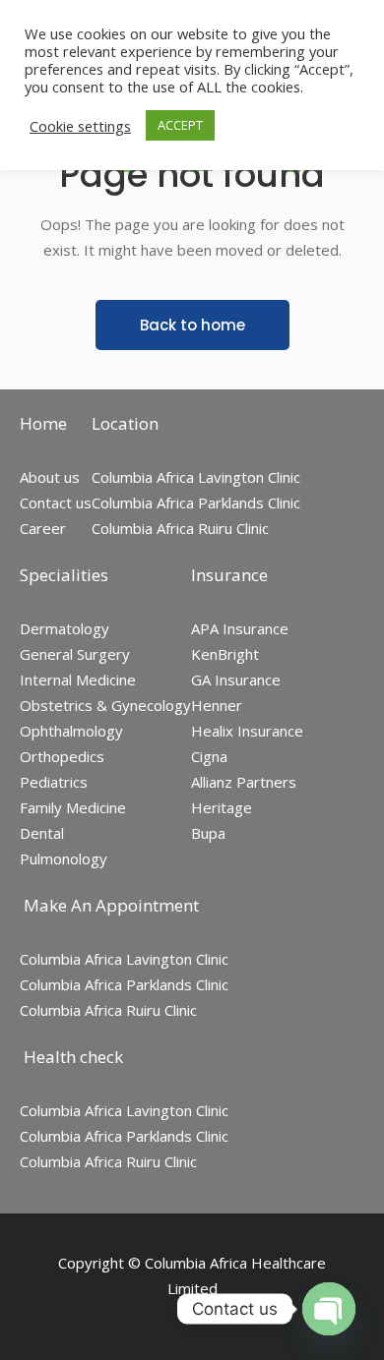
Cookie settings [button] (80, 126)
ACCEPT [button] (180, 125)
